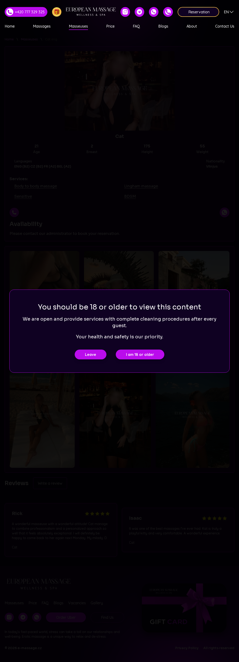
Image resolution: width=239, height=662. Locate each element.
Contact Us (224, 26)
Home (10, 26)
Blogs (163, 26)
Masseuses (78, 26)
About (191, 26)
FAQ (136, 26)
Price (110, 26)
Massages (42, 26)
